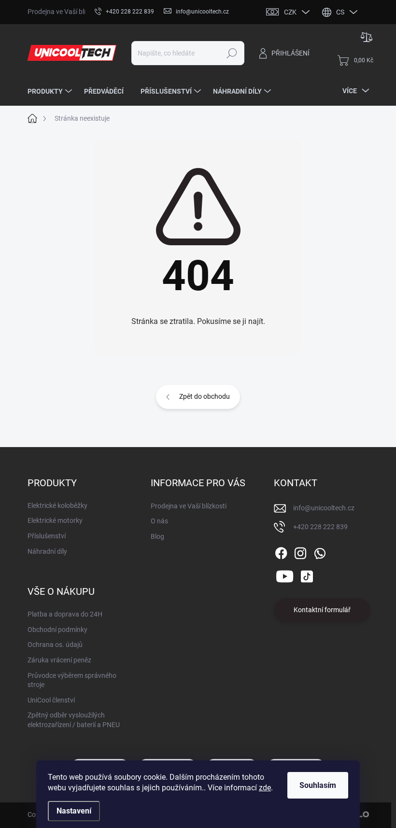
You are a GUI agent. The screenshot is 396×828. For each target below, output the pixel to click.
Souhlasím (317, 785)
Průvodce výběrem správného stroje (72, 680)
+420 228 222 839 (320, 527)
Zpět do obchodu (204, 396)
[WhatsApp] (319, 551)
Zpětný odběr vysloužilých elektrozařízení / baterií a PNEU (74, 720)
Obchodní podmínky (57, 629)
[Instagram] (300, 551)
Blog (157, 536)
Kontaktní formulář (322, 610)
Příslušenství (47, 536)
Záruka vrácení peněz (59, 660)
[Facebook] (281, 551)
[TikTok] (306, 574)
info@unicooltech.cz (323, 508)
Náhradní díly (47, 551)
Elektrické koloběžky (57, 505)
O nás (159, 521)
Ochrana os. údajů (55, 644)
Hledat (232, 53)
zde (265, 787)
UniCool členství (51, 700)
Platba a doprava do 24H (65, 614)
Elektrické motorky (55, 520)
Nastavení (74, 810)
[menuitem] (51, 91)
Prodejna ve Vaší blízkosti (65, 11)
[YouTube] (285, 574)
